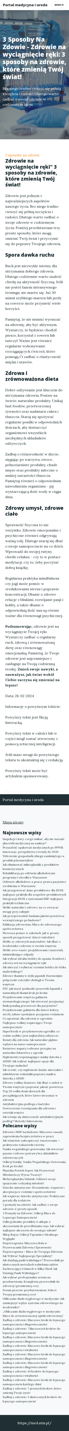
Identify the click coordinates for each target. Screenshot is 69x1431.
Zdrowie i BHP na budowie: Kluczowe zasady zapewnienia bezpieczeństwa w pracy (33, 1134)
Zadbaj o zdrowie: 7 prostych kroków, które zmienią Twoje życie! (32, 1390)
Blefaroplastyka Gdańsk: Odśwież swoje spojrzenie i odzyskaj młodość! (29, 1181)
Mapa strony (13, 822)
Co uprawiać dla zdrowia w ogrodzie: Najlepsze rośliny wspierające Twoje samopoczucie (28, 1023)
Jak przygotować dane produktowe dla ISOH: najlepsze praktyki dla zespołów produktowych (34, 892)
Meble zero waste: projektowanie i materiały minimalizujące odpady (33, 952)
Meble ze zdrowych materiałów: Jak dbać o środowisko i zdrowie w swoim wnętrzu (32, 944)
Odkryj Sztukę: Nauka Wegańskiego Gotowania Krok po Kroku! (34, 1164)
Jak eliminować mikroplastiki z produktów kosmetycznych (31, 867)
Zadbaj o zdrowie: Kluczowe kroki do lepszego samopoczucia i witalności (34, 1348)
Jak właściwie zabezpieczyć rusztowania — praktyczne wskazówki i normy (31, 1143)
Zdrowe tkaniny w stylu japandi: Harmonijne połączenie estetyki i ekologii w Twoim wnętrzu (33, 980)
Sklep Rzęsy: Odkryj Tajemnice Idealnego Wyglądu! (30, 1237)
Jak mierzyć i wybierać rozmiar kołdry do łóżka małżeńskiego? (34, 969)
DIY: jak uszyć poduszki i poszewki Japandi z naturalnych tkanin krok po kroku (32, 991)
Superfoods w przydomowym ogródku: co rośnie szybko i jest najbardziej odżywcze (31, 1033)
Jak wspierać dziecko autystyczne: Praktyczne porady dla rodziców (34, 1198)
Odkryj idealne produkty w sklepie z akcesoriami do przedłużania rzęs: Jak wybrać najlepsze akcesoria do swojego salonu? (34, 1226)
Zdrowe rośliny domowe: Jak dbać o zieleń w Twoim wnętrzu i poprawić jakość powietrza (33, 1085)
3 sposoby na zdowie (22, 155)
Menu (58, 4)
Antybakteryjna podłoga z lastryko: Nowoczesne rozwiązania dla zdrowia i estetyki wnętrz (29, 1108)
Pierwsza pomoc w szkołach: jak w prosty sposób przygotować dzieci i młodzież (31, 935)
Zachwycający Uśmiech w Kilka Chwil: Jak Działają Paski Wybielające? (30, 1271)
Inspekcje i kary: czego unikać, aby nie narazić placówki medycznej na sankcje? (34, 841)
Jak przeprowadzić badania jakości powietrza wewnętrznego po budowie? (33, 918)
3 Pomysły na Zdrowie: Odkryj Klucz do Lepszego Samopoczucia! (29, 1215)
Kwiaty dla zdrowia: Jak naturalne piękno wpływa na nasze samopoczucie (30, 1042)
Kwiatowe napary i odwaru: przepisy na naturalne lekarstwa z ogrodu (29, 1050)
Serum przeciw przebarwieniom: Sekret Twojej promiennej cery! (30, 1292)
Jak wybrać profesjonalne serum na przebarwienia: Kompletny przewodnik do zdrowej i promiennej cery (31, 1282)
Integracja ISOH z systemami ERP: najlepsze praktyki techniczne (33, 901)
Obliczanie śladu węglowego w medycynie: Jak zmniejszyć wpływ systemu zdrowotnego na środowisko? (33, 1303)
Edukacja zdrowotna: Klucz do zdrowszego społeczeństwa (32, 926)
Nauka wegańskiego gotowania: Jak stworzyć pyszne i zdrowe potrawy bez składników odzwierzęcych (33, 1153)
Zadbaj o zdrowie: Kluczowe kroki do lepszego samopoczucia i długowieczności (34, 1322)
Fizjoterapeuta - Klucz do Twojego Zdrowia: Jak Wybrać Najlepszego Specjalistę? (33, 1254)
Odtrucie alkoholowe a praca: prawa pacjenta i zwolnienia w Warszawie (34, 884)
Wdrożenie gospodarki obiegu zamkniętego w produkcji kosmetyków (34, 858)
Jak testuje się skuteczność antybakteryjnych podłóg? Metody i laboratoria (33, 1119)
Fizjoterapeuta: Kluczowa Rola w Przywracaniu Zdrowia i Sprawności (27, 1245)
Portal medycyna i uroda (25, 4)
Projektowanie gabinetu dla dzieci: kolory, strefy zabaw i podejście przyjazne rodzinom (33, 1012)
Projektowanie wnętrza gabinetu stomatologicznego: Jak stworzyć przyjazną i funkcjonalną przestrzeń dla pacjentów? (33, 1001)
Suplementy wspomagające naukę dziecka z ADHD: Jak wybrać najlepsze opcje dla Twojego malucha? (32, 1061)
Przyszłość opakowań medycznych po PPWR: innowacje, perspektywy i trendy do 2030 (33, 850)
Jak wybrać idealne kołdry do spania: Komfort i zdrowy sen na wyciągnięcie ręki (34, 961)
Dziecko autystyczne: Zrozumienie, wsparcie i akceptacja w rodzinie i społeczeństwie (33, 1190)
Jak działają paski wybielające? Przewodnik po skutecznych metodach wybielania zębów (33, 1262)
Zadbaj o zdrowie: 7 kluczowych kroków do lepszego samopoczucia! (31, 1331)
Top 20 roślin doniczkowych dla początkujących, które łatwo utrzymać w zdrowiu (30, 1095)
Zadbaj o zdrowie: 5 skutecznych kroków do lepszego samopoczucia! (32, 1399)
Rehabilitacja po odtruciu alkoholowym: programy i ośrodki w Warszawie (29, 875)
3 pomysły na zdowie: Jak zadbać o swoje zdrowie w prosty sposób (30, 1207)
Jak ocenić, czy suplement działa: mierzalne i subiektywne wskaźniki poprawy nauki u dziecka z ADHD (33, 1074)
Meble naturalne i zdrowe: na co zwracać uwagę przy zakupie (31, 909)
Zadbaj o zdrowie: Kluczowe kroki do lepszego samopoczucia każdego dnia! (34, 1382)
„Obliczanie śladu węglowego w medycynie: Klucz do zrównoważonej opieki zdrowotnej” (33, 1314)
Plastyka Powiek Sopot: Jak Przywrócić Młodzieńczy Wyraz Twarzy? (29, 1172)
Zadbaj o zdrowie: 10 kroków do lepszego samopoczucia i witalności (31, 1373)
